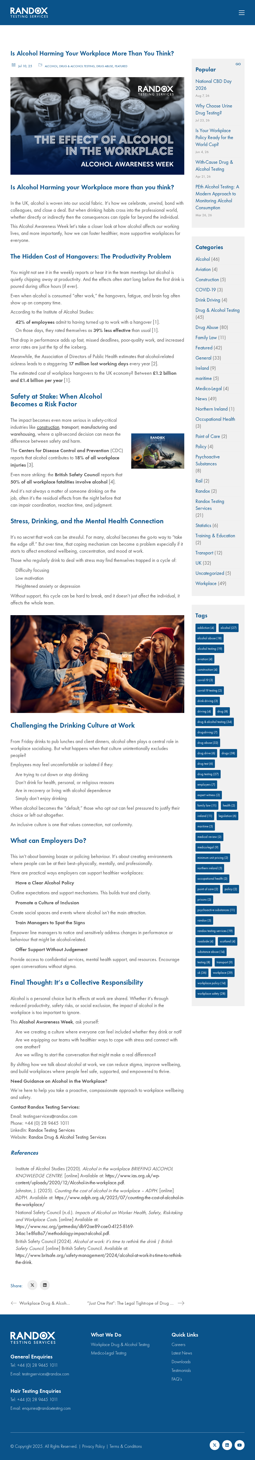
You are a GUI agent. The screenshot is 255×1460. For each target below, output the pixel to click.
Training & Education (215, 536)
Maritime (205, 826)
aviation (204, 659)
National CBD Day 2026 (213, 84)
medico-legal (207, 847)
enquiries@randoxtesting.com (46, 1408)
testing (203, 962)
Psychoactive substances (216, 910)
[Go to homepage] (29, 12)
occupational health (212, 878)
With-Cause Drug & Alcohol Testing (214, 165)
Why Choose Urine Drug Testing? (213, 109)
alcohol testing (209, 648)
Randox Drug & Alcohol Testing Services (67, 1137)
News (201, 399)
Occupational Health (215, 419)
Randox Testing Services (51, 1130)
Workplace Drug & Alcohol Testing (120, 1344)
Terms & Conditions (126, 1446)
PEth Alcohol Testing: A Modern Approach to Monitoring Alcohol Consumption (217, 197)
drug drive (206, 753)
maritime (203, 378)
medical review (209, 837)
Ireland (202, 368)
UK (198, 563)
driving (204, 711)
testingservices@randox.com (45, 1374)
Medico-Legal (208, 388)
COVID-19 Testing (209, 690)
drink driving (207, 701)
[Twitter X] (32, 1285)
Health (229, 805)
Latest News (182, 1353)
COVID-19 (205, 290)
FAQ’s (177, 1379)
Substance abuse (211, 952)
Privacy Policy (93, 1446)
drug (222, 711)
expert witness (208, 795)
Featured (121, 66)
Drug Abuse (104, 66)
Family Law (206, 337)
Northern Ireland (211, 409)
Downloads (181, 1361)
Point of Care (207, 436)
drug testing (208, 774)
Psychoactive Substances (207, 460)
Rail (198, 481)
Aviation (203, 269)
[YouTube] (240, 1445)
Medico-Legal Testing (108, 1353)
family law (206, 805)
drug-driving (207, 732)
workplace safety (211, 993)
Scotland (227, 941)
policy (231, 889)
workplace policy (211, 983)
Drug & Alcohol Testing (77, 66)
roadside (205, 941)
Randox (202, 491)
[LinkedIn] (45, 1285)
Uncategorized (209, 573)
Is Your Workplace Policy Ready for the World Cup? (214, 137)
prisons (204, 899)
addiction (205, 628)
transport (70, 427)
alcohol (229, 628)
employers (206, 784)
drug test (205, 763)
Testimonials (181, 1370)
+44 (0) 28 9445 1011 (37, 1365)
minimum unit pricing (212, 858)
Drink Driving (207, 300)
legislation (227, 816)
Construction (207, 279)
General (203, 358)
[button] (242, 12)
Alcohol (51, 66)
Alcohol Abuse (209, 638)
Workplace (206, 583)
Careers (178, 1344)
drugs (228, 753)
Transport (204, 553)
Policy (200, 446)
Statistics (203, 525)
